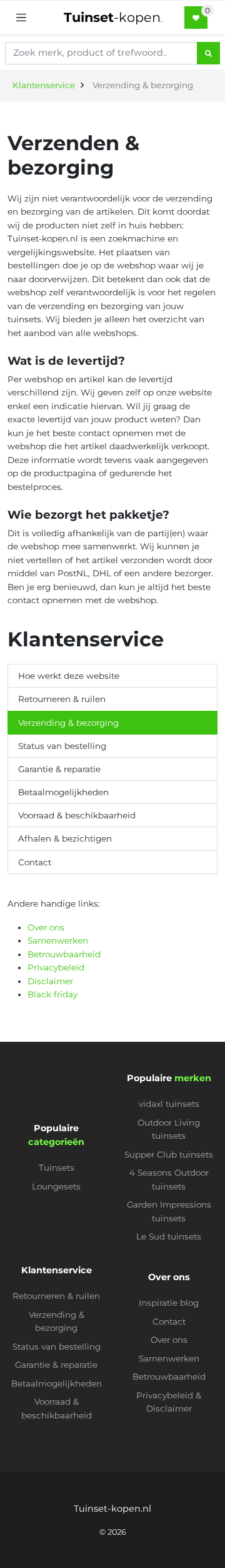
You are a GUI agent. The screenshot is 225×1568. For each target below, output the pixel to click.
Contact (34, 862)
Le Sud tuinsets (168, 1236)
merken (192, 1078)
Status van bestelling (62, 746)
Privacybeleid (56, 967)
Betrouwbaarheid (64, 954)
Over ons (46, 927)
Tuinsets (56, 1168)
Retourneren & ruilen (62, 699)
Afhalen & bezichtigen (65, 838)
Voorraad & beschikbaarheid (77, 815)
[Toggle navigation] (21, 17)
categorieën (56, 1142)
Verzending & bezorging (68, 723)
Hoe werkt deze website (68, 676)
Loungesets (56, 1186)
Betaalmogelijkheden (63, 792)
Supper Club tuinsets (168, 1154)
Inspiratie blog (169, 1303)
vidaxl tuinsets (169, 1104)
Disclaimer (50, 981)
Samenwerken (58, 940)
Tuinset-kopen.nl (112, 1508)
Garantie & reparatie (59, 769)
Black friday (53, 994)
